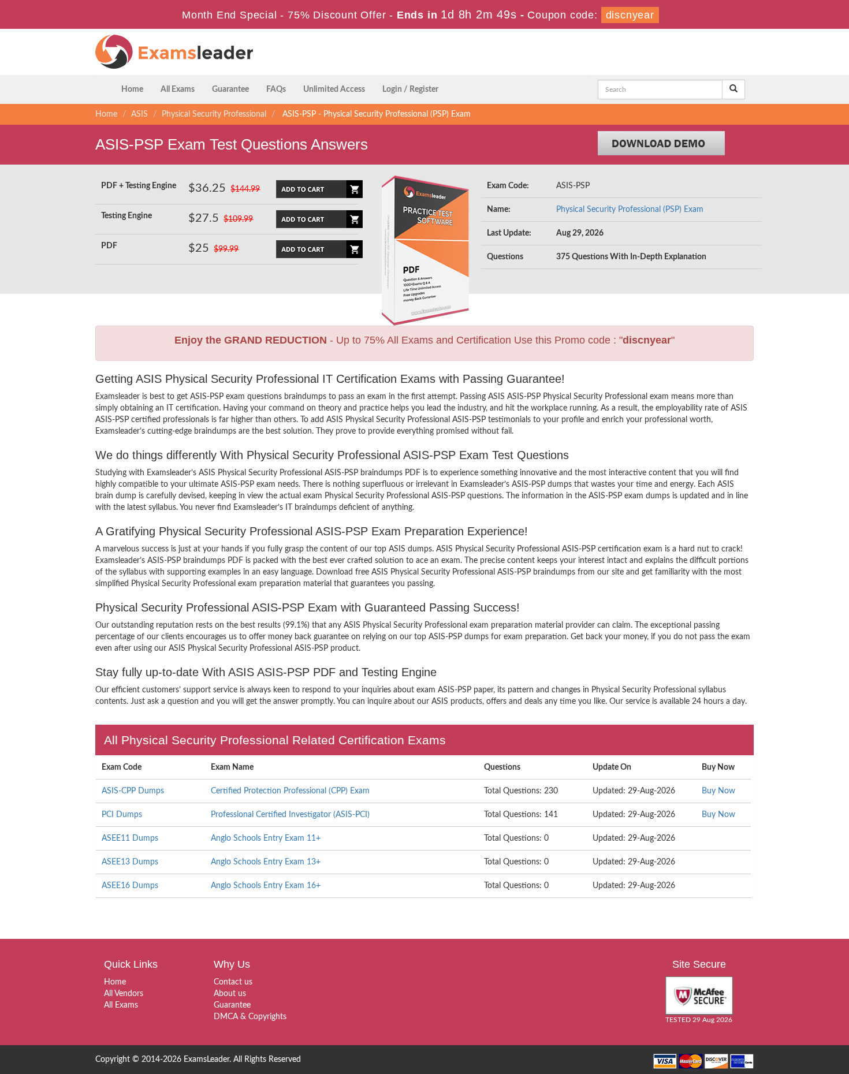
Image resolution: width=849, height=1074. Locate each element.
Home (132, 89)
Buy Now (718, 791)
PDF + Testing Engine (138, 186)
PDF (109, 246)
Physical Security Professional (214, 114)
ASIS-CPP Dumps (133, 791)
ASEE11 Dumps (130, 838)
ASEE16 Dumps (130, 886)
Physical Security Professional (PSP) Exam (629, 210)
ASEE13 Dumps (130, 862)
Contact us (233, 982)
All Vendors (123, 994)
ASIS (139, 114)
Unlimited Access (334, 89)
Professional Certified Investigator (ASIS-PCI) (290, 815)
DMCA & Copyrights (250, 1017)
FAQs (276, 89)
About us (230, 994)
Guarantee (230, 89)
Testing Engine (126, 216)
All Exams (178, 89)
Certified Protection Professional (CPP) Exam (290, 791)
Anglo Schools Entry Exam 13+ (266, 862)
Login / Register (410, 89)
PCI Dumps (122, 815)
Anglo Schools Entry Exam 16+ (266, 886)
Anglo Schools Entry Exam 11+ (266, 838)
